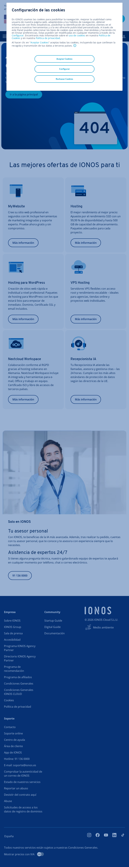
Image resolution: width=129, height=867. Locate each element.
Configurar (18, 35)
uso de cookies (76, 35)
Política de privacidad (48, 38)
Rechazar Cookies (64, 79)
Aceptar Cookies (40, 42)
